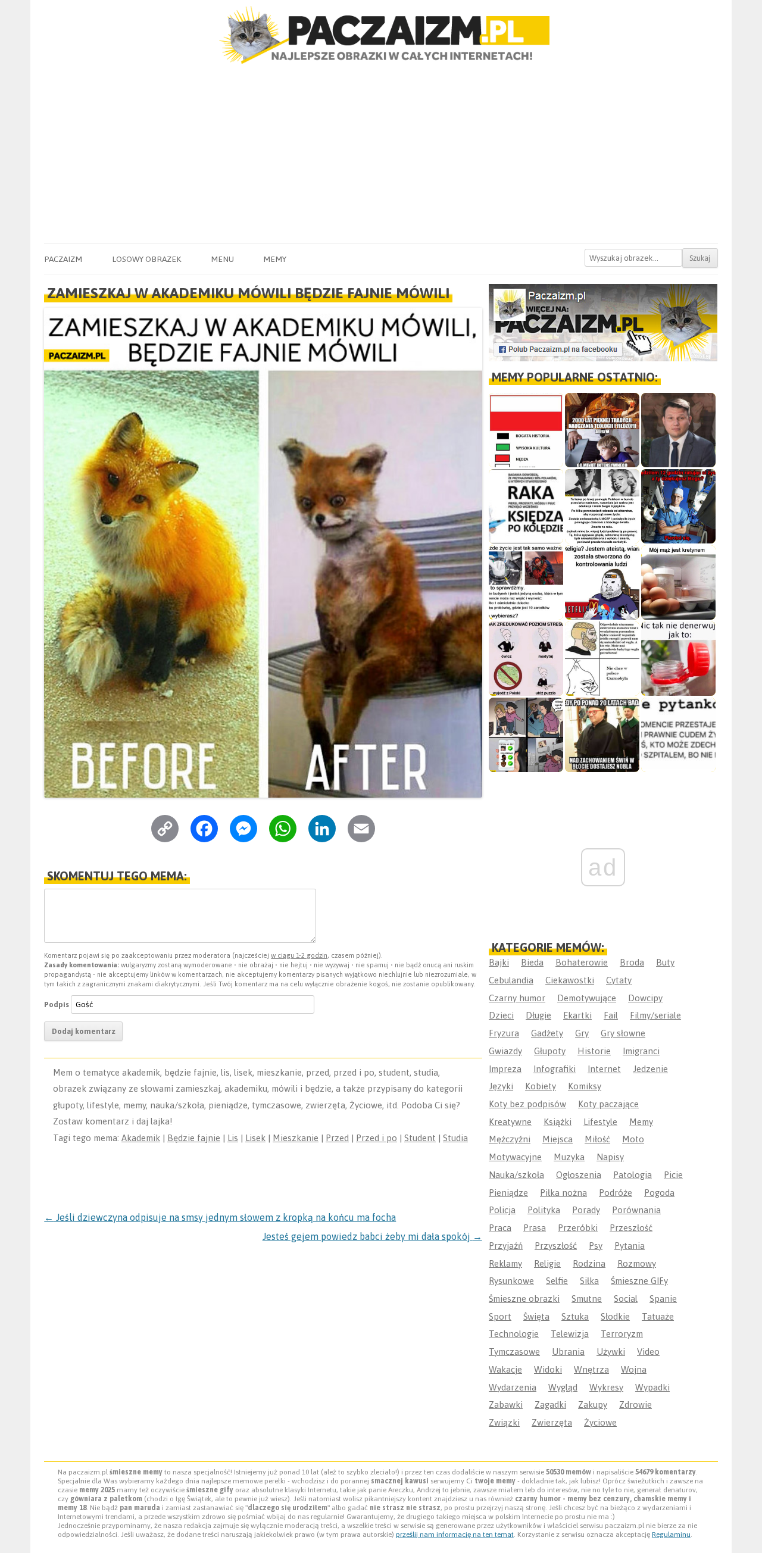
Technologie (514, 1334)
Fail (611, 1015)
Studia (455, 1138)
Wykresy (606, 1387)
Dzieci (501, 1015)
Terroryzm (622, 1334)
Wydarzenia (512, 1387)
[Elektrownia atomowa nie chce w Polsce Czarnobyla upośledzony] (602, 658)
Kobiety (540, 1086)
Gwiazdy (505, 1051)
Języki (501, 1086)
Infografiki (554, 1069)
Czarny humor (517, 998)
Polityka (543, 1210)
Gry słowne (623, 1033)
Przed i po (376, 1138)
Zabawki (506, 1404)
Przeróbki (578, 1228)
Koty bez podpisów (527, 1104)
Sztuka (575, 1316)
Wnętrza (591, 1369)
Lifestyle (600, 1122)
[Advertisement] (380, 154)
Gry (582, 1033)
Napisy (610, 1157)
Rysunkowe (511, 1281)
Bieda (532, 962)
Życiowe (600, 1422)
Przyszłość (556, 1245)
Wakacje (505, 1369)
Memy (274, 259)
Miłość (597, 1139)
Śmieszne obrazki (524, 1298)
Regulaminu (671, 1534)
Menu (222, 259)
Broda (632, 962)
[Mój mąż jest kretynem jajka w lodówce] (678, 582)
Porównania (636, 1210)
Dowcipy (645, 998)
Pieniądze (508, 1193)
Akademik (140, 1138)
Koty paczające (608, 1104)
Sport (500, 1316)
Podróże (615, 1193)
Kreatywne (510, 1122)
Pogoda (659, 1193)
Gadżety (547, 1033)
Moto (633, 1139)
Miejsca (557, 1139)
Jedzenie (650, 1069)
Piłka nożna (563, 1193)
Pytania (629, 1245)
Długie (538, 1015)
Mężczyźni (509, 1139)
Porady (586, 1210)
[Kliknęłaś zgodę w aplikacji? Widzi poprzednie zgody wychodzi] (526, 735)
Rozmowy (636, 1263)
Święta (536, 1316)
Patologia (632, 1175)
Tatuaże (658, 1316)
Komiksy (584, 1086)
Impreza (505, 1069)
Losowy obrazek (146, 259)
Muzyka (569, 1157)
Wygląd (562, 1387)
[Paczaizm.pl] (380, 35)
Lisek (255, 1138)
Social (626, 1298)
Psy (595, 1245)
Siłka (589, 1281)
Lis (232, 1138)
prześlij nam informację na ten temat (455, 1534)
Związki (504, 1422)
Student (420, 1138)
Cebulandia (511, 980)
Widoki (548, 1369)
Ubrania (568, 1351)
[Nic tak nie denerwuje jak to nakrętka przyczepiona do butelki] (678, 658)
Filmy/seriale (655, 1015)
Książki (558, 1122)
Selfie (557, 1281)
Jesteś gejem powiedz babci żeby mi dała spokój (372, 1236)
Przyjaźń (506, 1245)
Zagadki (550, 1404)
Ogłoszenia (578, 1175)
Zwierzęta (552, 1422)
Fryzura (504, 1033)
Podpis (56, 1004)
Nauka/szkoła (516, 1175)
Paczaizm (63, 259)
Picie (673, 1175)
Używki (611, 1351)
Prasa (534, 1228)
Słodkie (615, 1316)
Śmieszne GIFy (639, 1281)
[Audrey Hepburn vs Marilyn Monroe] (602, 506)
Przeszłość (631, 1228)
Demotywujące (586, 998)
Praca (500, 1228)
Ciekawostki (569, 980)
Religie (547, 1263)
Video (648, 1351)
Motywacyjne (515, 1157)
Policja (502, 1210)
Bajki (499, 962)
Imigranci (641, 1051)
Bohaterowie (581, 962)
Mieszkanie (295, 1138)
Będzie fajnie (193, 1138)
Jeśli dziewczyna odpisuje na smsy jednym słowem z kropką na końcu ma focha (220, 1217)
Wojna (634, 1369)
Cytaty (619, 980)
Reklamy (505, 1263)
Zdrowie (635, 1404)
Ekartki (577, 1015)
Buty (665, 962)
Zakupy (592, 1404)
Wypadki (652, 1387)
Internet (604, 1069)
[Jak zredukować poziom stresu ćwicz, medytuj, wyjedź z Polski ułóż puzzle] (526, 658)
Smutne (587, 1298)
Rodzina (589, 1263)
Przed (337, 1138)
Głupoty (550, 1051)
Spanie (663, 1298)
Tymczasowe (514, 1351)
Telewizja (570, 1334)
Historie (594, 1051)
